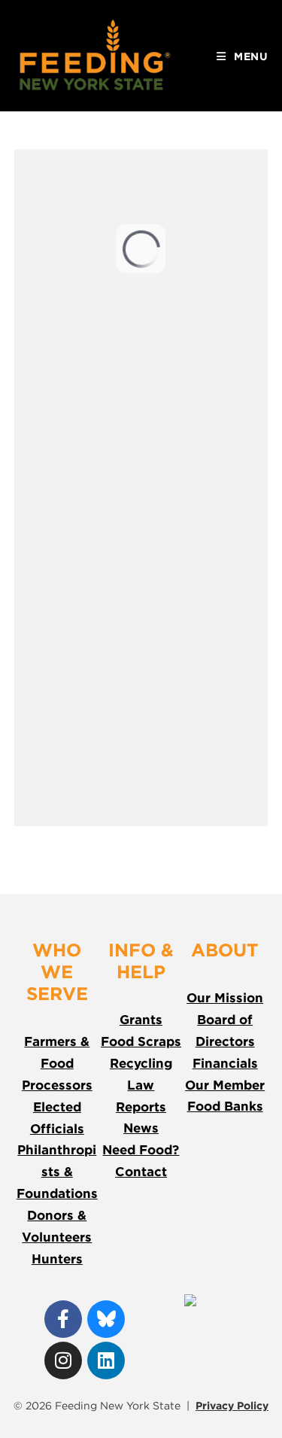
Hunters (57, 1258)
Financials (225, 1063)
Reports (141, 1106)
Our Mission (224, 997)
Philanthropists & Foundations (57, 1171)
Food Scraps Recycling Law (141, 1063)
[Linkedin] (106, 1360)
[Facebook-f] (63, 1319)
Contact (141, 1171)
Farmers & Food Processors (57, 1063)
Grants (141, 1019)
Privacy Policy (232, 1406)
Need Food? (140, 1149)
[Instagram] (63, 1360)
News (141, 1128)
